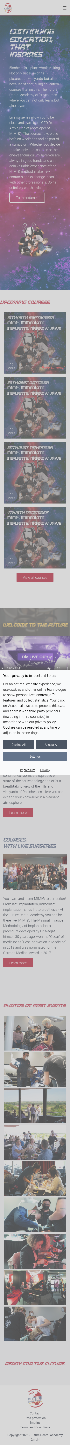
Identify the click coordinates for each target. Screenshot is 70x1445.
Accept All (51, 745)
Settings (35, 756)
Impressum (27, 770)
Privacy (45, 770)
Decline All (18, 745)
